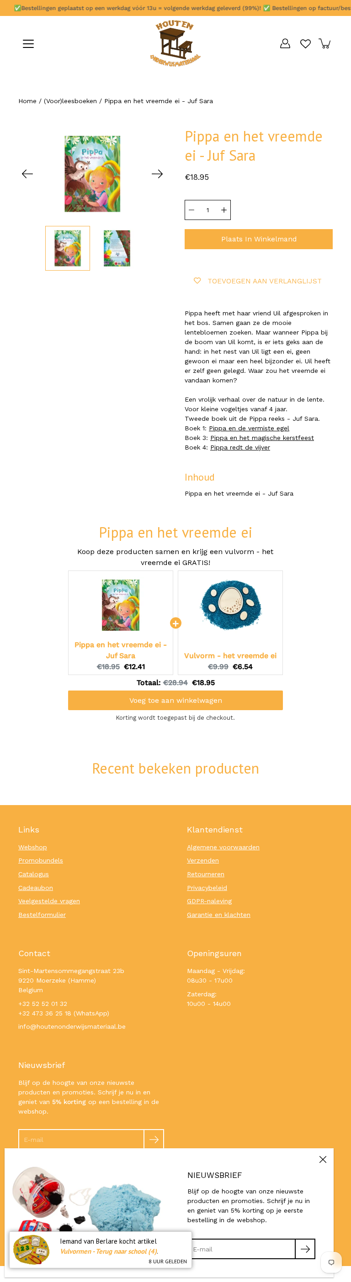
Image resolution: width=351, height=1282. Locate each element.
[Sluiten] (323, 1159)
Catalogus (33, 874)
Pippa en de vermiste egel (249, 428)
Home (27, 101)
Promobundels (40, 860)
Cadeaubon (35, 887)
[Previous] (27, 174)
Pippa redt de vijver (240, 447)
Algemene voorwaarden (223, 847)
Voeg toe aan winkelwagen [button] (175, 700)
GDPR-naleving (209, 901)
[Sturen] (154, 1139)
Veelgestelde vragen (49, 901)
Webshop (32, 847)
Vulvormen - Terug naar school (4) (108, 1251)
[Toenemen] (224, 210)
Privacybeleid (207, 887)
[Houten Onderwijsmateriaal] (175, 43)
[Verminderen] (191, 210)
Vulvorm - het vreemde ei (230, 655)
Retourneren (205, 874)
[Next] (157, 174)
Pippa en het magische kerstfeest (262, 437)
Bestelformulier (42, 914)
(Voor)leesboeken (70, 101)
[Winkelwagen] (325, 43)
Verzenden (203, 860)
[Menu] (28, 43)
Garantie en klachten (218, 914)
